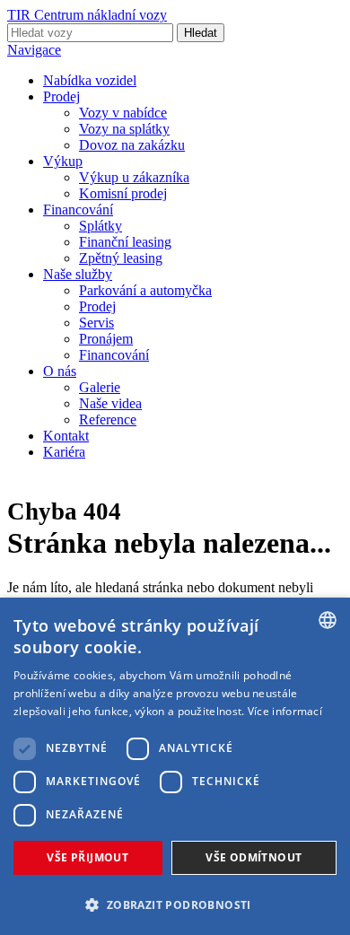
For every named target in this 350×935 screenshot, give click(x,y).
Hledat (200, 32)
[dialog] (175, 766)
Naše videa (110, 403)
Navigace (34, 49)
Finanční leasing (125, 241)
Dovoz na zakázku (132, 145)
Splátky (100, 225)
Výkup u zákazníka (134, 177)
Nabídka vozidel (89, 80)
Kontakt (66, 435)
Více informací (285, 711)
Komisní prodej (123, 193)
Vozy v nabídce (123, 112)
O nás (59, 371)
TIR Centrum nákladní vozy (87, 14)
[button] (175, 904)
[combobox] (328, 620)
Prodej (61, 96)
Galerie (99, 387)
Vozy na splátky (124, 128)
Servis (96, 322)
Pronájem (106, 338)
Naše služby (77, 274)
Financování (78, 209)
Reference (107, 419)
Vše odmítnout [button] (254, 857)
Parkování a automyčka (145, 290)
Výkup (63, 161)
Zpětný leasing (120, 258)
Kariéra (64, 451)
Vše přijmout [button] (87, 857)
